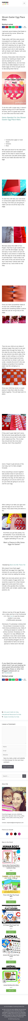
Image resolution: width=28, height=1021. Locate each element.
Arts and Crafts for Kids (11, 712)
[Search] (24, 776)
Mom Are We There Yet (17, 565)
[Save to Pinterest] (6, 27)
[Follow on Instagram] (19, 834)
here (11, 616)
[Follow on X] (16, 834)
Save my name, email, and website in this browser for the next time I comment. (14, 760)
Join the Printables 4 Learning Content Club (14, 1006)
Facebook (7, 673)
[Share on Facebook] (3, 27)
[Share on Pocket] (16, 27)
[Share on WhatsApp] (13, 27)
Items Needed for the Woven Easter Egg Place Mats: (14, 118)
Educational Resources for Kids (11, 714)
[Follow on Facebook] (8, 834)
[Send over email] (10, 27)
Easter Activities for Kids (11, 717)
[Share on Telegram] (20, 27)
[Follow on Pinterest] (12, 834)
